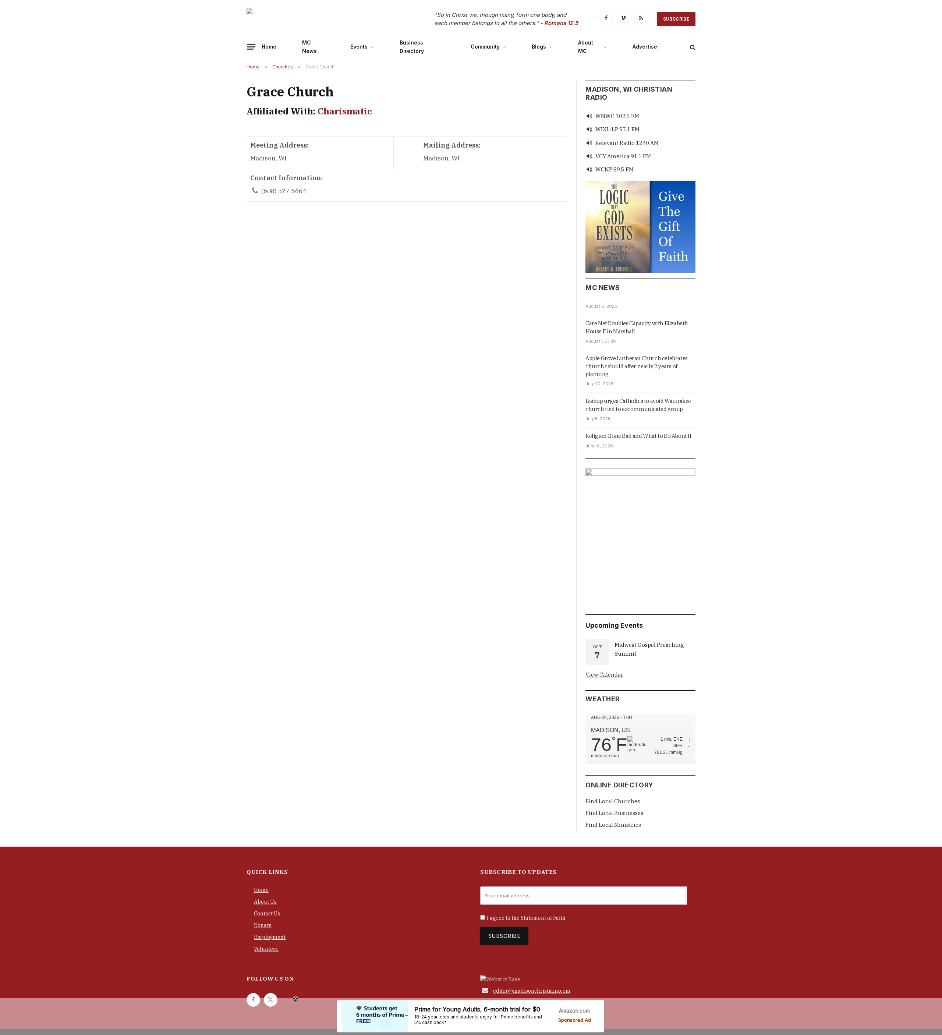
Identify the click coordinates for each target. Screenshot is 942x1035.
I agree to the (526, 918)
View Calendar (604, 674)
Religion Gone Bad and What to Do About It (638, 435)
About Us (265, 901)
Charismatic (345, 111)
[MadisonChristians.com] (311, 19)
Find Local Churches (612, 801)
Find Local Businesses (614, 812)
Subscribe (676, 19)
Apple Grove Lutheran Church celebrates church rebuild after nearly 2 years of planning (636, 366)
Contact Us (267, 913)
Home (269, 46)
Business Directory (412, 46)
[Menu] (251, 47)
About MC (585, 46)
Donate (263, 925)
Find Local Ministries (613, 824)
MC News (309, 46)
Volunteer (266, 949)
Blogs (539, 46)
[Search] (691, 47)
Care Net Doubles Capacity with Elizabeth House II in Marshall (636, 327)
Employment (270, 937)
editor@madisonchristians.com (531, 991)
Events (359, 46)
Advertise (645, 46)
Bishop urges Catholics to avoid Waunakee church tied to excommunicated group (638, 404)
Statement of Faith (543, 918)
